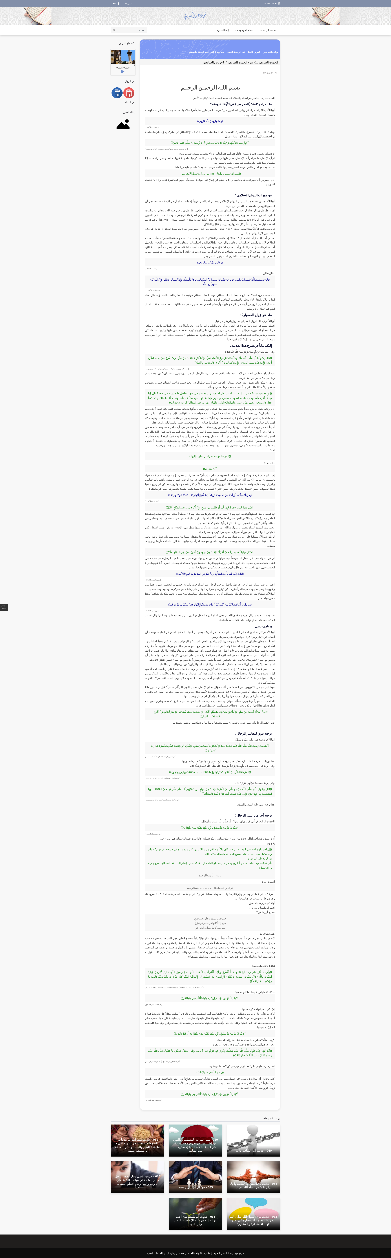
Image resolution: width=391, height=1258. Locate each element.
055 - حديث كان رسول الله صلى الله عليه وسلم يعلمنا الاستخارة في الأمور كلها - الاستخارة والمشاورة (253, 1220)
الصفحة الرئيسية (268, 30)
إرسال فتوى (222, 30)
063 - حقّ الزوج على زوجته (195, 1187)
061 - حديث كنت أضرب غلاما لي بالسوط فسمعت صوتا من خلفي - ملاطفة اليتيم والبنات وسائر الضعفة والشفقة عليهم (137, 1145)
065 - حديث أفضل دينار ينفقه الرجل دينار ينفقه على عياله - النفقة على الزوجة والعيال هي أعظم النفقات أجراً (137, 1181)
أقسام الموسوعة (245, 30)
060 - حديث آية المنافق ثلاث (254, 1150)
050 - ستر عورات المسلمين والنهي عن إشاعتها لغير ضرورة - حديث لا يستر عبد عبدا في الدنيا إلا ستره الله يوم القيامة (195, 1145)
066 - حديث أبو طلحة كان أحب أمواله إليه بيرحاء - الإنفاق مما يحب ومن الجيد (196, 1220)
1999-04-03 (267, 73)
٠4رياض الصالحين (213, 62)
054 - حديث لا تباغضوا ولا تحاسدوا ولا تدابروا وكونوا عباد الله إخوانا (253, 1185)
